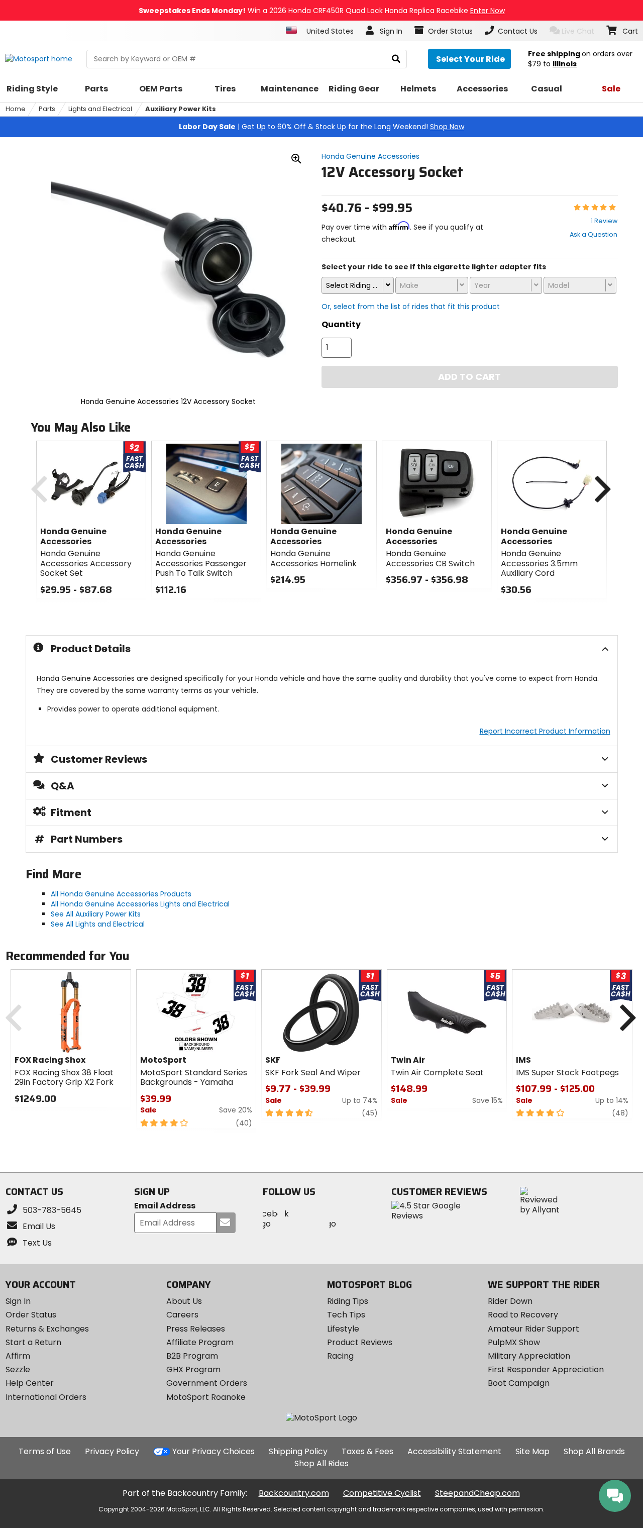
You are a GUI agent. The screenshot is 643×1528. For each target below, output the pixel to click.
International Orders (46, 1397)
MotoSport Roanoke (206, 1397)
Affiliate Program (200, 1342)
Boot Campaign (519, 1383)
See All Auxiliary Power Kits (96, 914)
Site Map (532, 1451)
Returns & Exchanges (47, 1329)
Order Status (31, 1314)
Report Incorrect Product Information (545, 731)
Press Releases (195, 1329)
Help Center (30, 1383)
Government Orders (206, 1383)
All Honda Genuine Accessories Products (121, 894)
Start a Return (33, 1342)
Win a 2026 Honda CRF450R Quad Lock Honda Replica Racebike (322, 11)
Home (16, 109)
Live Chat (578, 31)
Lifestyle (343, 1329)
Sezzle (18, 1369)
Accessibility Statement (454, 1451)
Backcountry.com (294, 1493)
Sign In (18, 1301)
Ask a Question (593, 234)
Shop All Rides (321, 1463)
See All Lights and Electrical (98, 924)
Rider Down (510, 1301)
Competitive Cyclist (382, 1493)
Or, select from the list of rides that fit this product (411, 306)
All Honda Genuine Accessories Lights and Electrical (140, 904)
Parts (47, 109)
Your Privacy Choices (213, 1451)
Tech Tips (346, 1314)
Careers (182, 1314)
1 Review (604, 221)
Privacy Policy (112, 1451)
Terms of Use (45, 1451)
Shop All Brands (594, 1451)
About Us (184, 1301)
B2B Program (192, 1356)
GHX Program (193, 1369)
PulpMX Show (514, 1342)
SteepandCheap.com (477, 1493)
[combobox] (358, 285)
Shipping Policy (298, 1451)
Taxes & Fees (367, 1451)
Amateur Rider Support (533, 1329)
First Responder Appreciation (546, 1369)
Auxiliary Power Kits (180, 109)
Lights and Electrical (100, 109)
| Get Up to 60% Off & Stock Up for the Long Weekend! (321, 127)
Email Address (164, 1206)
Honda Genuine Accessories (370, 156)
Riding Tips (347, 1301)
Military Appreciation (529, 1356)
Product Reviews (359, 1342)
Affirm (18, 1356)
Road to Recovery (523, 1314)
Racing (340, 1356)
